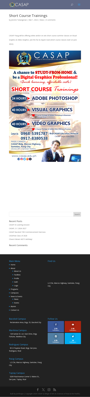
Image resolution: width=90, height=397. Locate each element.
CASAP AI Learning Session (19, 225)
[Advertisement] (45, 187)
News (42, 20)
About (13, 268)
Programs (14, 289)
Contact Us (15, 310)
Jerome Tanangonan (19, 20)
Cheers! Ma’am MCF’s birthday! (20, 239)
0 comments (51, 20)
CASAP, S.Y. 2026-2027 (17, 228)
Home (13, 265)
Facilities (17, 275)
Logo (16, 285)
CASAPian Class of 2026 (18, 236)
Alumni (13, 306)
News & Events (16, 296)
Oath (16, 282)
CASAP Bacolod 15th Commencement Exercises (27, 232)
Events (16, 303)
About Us (17, 271)
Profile (16, 278)
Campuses (15, 293)
